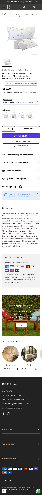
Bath (29, 365)
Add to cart (28, 128)
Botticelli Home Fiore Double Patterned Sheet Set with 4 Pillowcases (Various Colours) (19, 15)
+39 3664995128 (20, 399)
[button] (33, 6)
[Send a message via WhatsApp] (38, 491)
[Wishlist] (38, 6)
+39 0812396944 (14, 395)
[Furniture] (10, 354)
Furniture (10, 365)
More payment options (21, 141)
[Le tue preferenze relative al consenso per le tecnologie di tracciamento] (4, 491)
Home (4, 13)
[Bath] (29, 354)
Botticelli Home (8, 70)
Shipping (15, 92)
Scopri (21, 325)
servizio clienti (23, 197)
